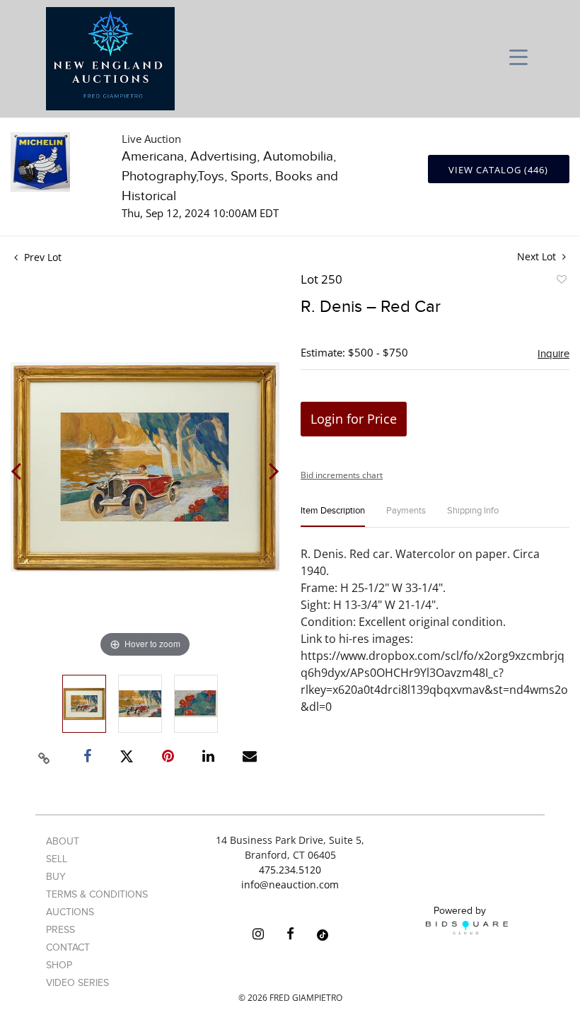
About (62, 841)
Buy (56, 877)
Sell (56, 859)
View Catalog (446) (498, 169)
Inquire (553, 353)
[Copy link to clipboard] (44, 756)
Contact (68, 947)
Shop (59, 965)
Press (60, 930)
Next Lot (538, 256)
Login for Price (354, 418)
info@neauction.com (290, 884)
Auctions (70, 912)
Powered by (460, 911)
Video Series (77, 983)
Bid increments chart (342, 475)
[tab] (333, 517)
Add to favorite (560, 281)
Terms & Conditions (97, 894)
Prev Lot (41, 257)
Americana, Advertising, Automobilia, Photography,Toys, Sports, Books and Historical (230, 176)
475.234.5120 (290, 869)
